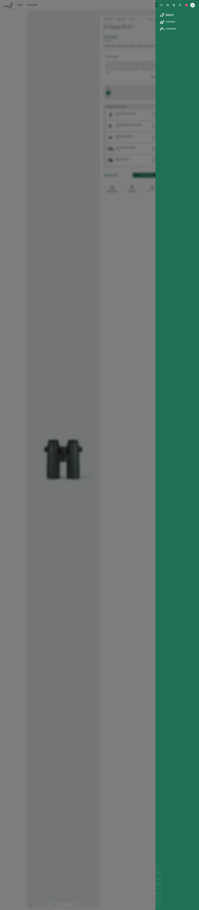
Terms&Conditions (117, 54)
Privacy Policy (133, 54)
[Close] (146, 17)
